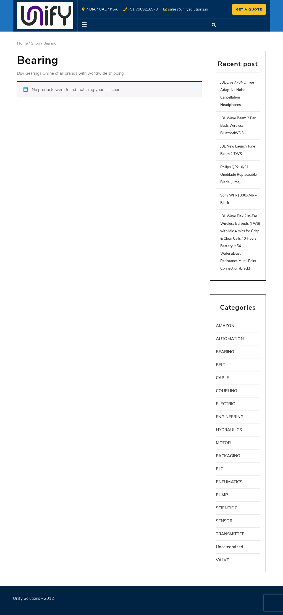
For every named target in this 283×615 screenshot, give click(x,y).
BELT (220, 365)
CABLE (222, 378)
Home (22, 43)
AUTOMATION (230, 339)
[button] (142, 25)
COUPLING (226, 391)
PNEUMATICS (229, 482)
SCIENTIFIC (226, 508)
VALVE (222, 560)
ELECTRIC (225, 404)
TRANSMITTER (230, 534)
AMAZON (225, 326)
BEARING (225, 352)
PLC (219, 469)
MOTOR (223, 443)
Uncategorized (229, 547)
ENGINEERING (229, 417)
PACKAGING (228, 456)
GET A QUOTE (249, 9)
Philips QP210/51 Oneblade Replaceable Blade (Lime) (238, 175)
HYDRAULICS (229, 430)
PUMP (222, 495)
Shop (35, 43)
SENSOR (224, 521)
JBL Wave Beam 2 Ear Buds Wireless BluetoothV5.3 (238, 126)
